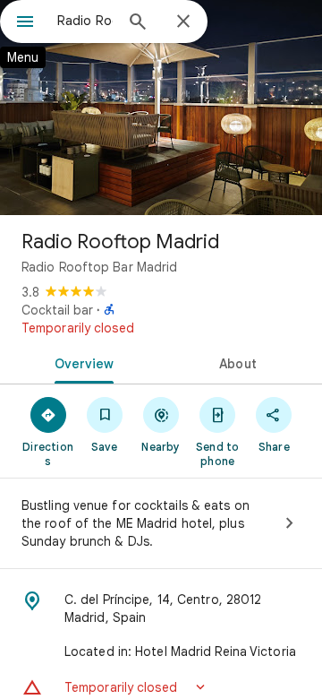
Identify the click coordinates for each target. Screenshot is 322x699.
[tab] (81, 362)
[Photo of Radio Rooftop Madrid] (161, 107)
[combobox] (85, 20)
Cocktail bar (57, 310)
